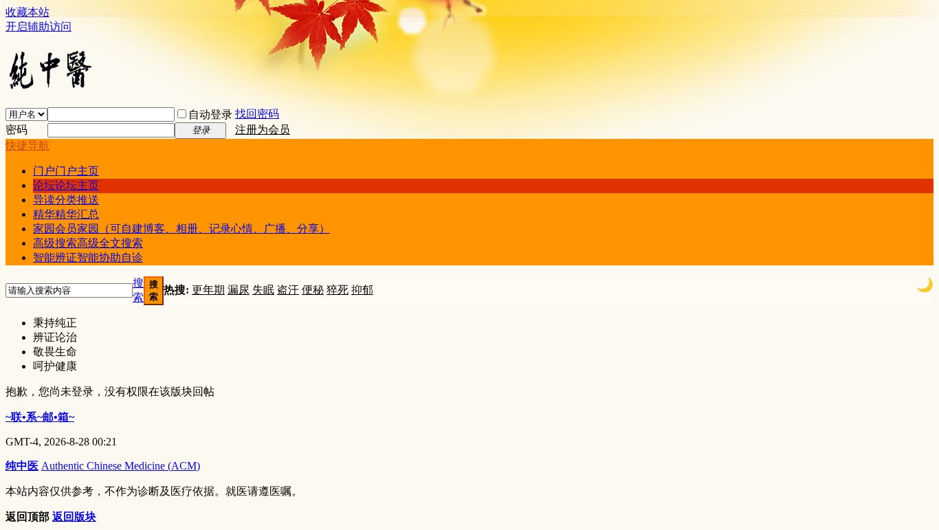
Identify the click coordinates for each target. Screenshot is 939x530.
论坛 (66, 185)
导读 (66, 200)
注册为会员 (262, 129)
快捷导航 (27, 145)
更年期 (208, 290)
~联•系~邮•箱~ (39, 417)
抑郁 (362, 290)
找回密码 (257, 114)
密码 (16, 129)
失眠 (263, 290)
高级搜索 (88, 243)
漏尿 (239, 290)
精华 (66, 214)
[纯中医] (49, 88)
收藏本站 (27, 12)
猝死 (338, 290)
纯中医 (21, 466)
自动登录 (210, 114)
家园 (181, 228)
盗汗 (288, 290)
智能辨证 (88, 257)
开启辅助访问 (38, 26)
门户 (66, 171)
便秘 (313, 290)
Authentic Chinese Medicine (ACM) (120, 466)
